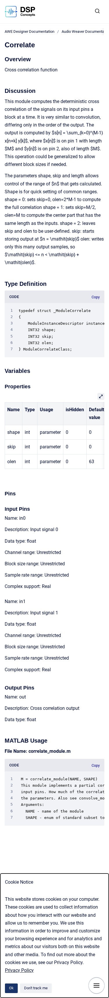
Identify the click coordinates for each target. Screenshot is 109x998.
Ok (11, 988)
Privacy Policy (19, 970)
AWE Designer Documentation (29, 31)
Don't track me (36, 988)
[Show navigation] (96, 985)
